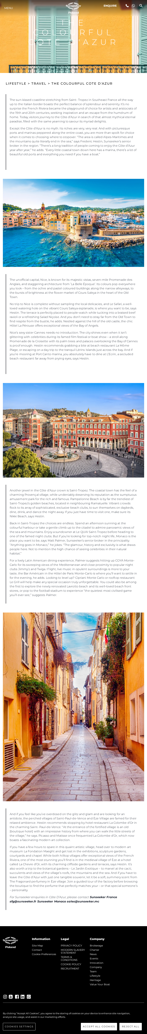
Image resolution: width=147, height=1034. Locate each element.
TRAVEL (38, 84)
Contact (37, 950)
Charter (94, 950)
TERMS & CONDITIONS (69, 958)
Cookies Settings (19, 1026)
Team (93, 971)
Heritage (95, 980)
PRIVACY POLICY (71, 945)
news (93, 954)
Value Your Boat (100, 984)
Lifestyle (95, 975)
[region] (73, 1021)
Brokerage (96, 945)
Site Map (37, 945)
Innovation (96, 962)
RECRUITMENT (70, 968)
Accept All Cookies (99, 1026)
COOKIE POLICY (71, 964)
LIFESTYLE (16, 84)
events (94, 958)
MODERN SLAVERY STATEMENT (73, 951)
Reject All (130, 1026)
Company (96, 967)
